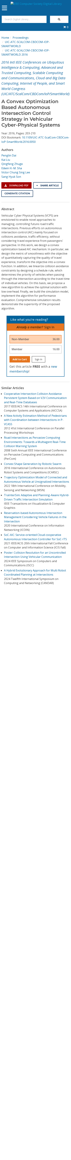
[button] (65, 27)
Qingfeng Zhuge (12, 164)
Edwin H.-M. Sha (11, 168)
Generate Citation (17, 193)
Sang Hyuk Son (11, 177)
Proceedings (21, 38)
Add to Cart (20, 359)
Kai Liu (5, 160)
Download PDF (18, 185)
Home (5, 38)
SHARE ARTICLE (49, 185)
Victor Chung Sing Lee (15, 172)
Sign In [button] (49, 327)
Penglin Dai (8, 155)
